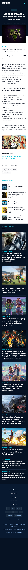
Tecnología (14, 501)
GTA (4, 169)
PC (8, 508)
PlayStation (18, 515)
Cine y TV (14, 504)
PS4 (13, 508)
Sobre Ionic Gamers (7, 529)
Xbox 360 (9, 515)
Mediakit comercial (11, 532)
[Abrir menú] (24, 3)
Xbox (16, 512)
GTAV (8, 169)
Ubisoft (18, 508)
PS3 (21, 512)
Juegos (14, 497)
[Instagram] (9, 519)
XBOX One (8, 512)
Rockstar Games (6, 172)
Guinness (14, 169)
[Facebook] (18, 519)
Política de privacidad (20, 529)
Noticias (14, 493)
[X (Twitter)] (14, 519)
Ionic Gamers (8, 23)
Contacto (19, 532)
